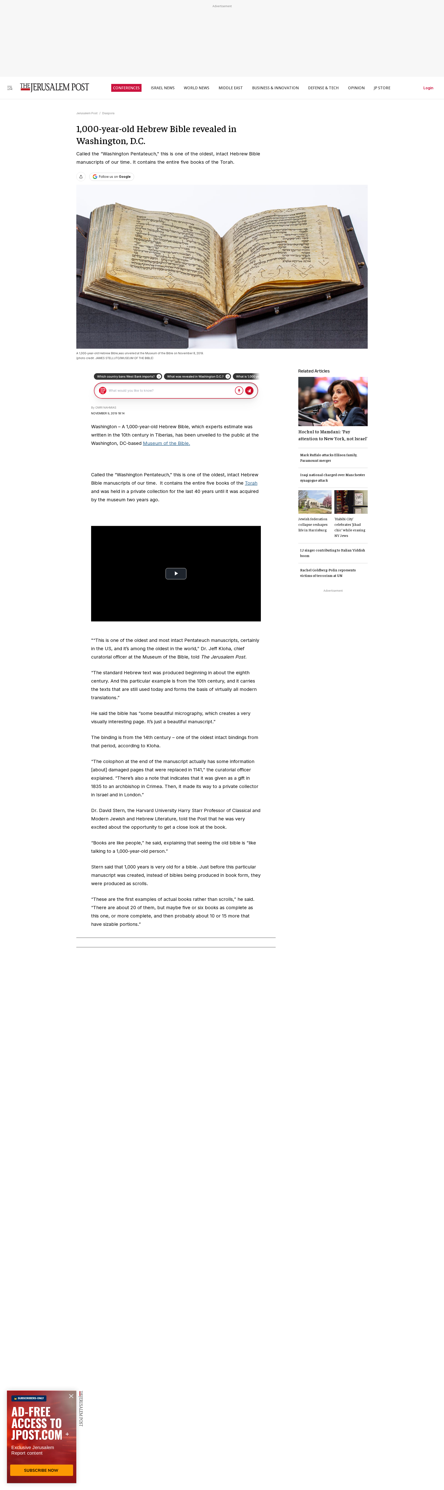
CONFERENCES (126, 88)
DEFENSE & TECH (323, 88)
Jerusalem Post (87, 113)
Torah (251, 483)
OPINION (356, 88)
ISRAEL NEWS (163, 88)
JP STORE (382, 88)
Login (428, 88)
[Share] (81, 176)
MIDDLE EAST (231, 88)
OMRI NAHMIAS (105, 407)
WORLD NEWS (196, 88)
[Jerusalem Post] (51, 88)
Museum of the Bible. (166, 443)
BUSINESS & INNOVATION (275, 88)
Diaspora (108, 113)
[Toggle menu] (10, 88)
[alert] (41, 1437)
